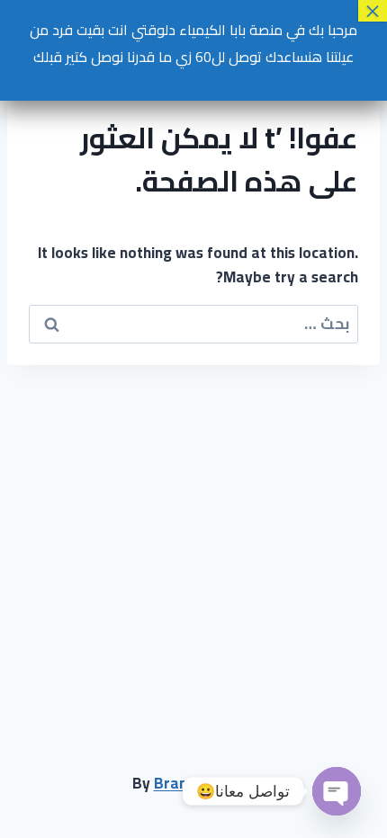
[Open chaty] (336, 791)
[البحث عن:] (193, 323)
